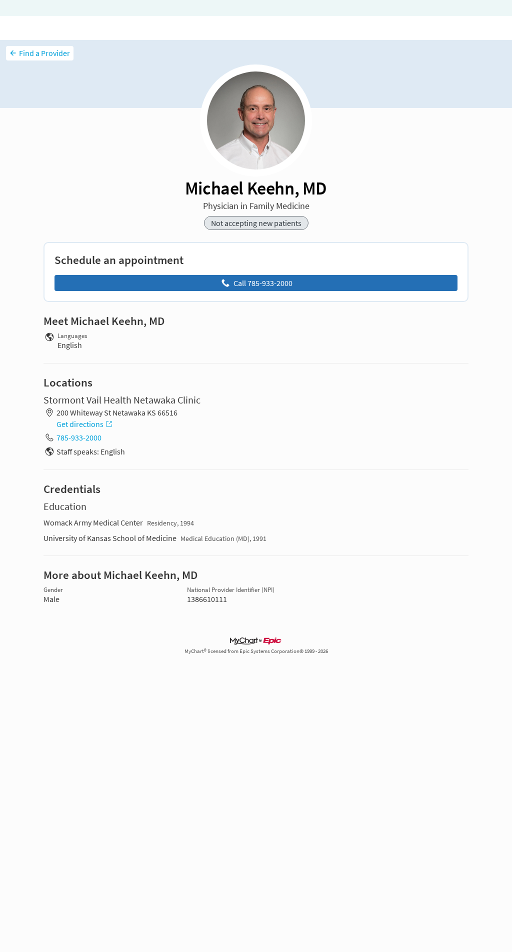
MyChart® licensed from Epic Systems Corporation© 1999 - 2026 (256, 651)
